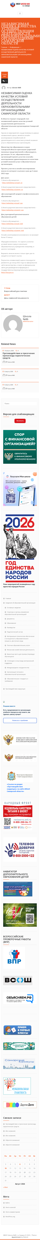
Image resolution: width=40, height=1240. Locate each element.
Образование (11, 623)
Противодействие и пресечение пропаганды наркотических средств (19, 355)
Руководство (11, 627)
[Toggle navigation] (20, 13)
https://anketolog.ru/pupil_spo (12, 203)
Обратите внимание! (13, 1140)
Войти (8, 1203)
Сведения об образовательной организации (20, 603)
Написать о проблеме (20, 720)
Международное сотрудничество (18, 668)
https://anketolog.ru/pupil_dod (12, 224)
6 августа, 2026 (8, 371)
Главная (4, 47)
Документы (10, 619)
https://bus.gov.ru (7, 272)
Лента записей (11, 1207)
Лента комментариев (13, 1212)
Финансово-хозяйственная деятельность (20, 650)
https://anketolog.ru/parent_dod (13, 230)
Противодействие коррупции (15, 689)
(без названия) (10, 1131)
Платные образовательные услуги (18, 645)
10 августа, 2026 (9, 350)
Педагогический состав (15, 632)
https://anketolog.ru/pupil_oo (12, 183)
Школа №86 (16, 88)
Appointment (16, 1237)
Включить (20, 421)
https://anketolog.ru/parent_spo (13, 210)
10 (6, 1168)
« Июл (5, 1187)
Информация (14, 47)
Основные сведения (14, 608)
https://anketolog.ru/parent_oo (12, 189)
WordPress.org (10, 1216)
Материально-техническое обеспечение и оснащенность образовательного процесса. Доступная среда (19, 638)
